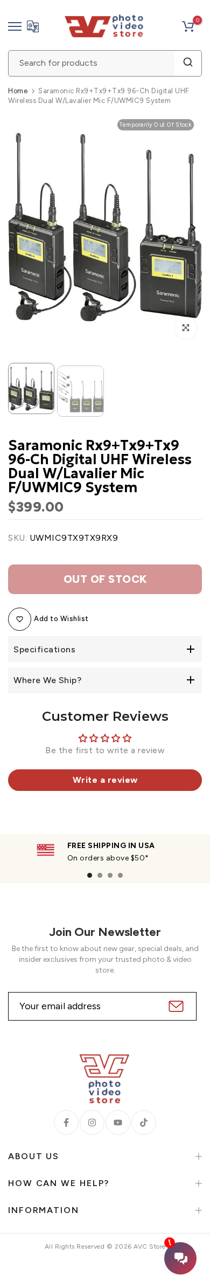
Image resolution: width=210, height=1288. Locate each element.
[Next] (186, 227)
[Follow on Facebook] (66, 1122)
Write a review (105, 780)
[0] (188, 26)
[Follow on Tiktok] (143, 1122)
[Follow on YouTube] (118, 1122)
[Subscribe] (174, 1006)
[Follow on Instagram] (92, 1122)
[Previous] (24, 227)
